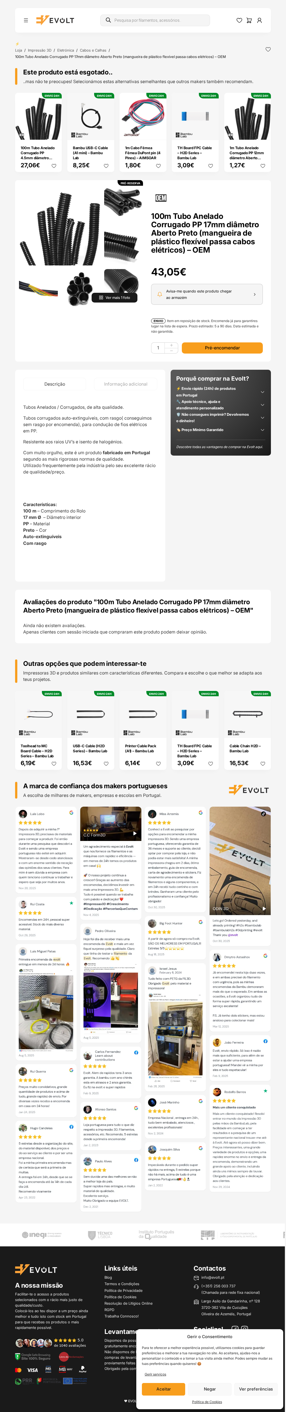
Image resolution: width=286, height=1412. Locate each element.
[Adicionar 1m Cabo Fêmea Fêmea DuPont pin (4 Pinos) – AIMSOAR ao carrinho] (158, 131)
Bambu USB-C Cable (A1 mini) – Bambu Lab (90, 153)
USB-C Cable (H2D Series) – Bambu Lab (90, 748)
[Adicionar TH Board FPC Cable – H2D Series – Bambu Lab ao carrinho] (210, 131)
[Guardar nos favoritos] (268, 49)
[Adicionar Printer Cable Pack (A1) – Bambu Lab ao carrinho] (158, 730)
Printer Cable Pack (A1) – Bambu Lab (140, 748)
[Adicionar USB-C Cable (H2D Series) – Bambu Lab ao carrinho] (106, 730)
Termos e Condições (121, 1284)
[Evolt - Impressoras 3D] (55, 20)
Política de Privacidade (123, 1290)
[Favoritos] (239, 20)
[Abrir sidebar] (26, 20)
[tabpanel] (90, 486)
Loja (18, 50)
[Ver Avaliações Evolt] (143, 1010)
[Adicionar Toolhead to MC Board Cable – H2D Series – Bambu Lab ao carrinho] (54, 730)
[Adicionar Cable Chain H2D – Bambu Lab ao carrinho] (263, 730)
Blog (108, 1277)
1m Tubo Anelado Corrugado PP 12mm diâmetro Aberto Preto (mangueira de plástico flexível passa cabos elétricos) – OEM (247, 163)
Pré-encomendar (222, 347)
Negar (210, 1389)
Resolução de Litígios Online (128, 1303)
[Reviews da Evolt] (53, 1342)
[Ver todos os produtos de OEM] (161, 197)
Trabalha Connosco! (121, 1316)
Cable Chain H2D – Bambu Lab (245, 748)
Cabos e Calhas (93, 50)
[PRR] (51, 1380)
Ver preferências (256, 1389)
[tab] (54, 384)
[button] (60, 224)
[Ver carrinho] (249, 20)
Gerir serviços (155, 1374)
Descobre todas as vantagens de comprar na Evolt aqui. (219, 447)
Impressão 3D (39, 50)
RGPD (109, 1309)
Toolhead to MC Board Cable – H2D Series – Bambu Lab (37, 751)
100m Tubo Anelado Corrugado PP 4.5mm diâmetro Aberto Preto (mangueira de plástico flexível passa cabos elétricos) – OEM (38, 165)
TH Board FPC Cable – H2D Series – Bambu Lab (194, 153)
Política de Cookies (207, 1402)
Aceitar (163, 1389)
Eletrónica (65, 50)
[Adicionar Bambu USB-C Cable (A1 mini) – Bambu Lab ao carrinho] (106, 131)
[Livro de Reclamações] (71, 1356)
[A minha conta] (259, 20)
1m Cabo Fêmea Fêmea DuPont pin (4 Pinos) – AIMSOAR (143, 153)
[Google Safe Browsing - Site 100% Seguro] (32, 1356)
